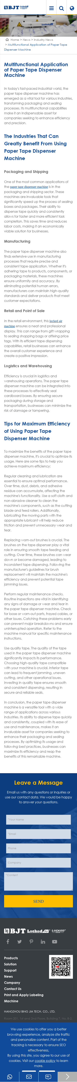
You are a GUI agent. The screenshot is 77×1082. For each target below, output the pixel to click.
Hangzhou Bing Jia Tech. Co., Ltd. (29, 1011)
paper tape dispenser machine (29, 187)
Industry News (43, 40)
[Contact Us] (48, 1077)
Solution (10, 964)
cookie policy (45, 1060)
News (26, 40)
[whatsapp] (9, 1077)
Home (15, 40)
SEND (38, 901)
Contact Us (12, 989)
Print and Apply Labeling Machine (24, 998)
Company (12, 982)
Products (11, 958)
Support (10, 970)
